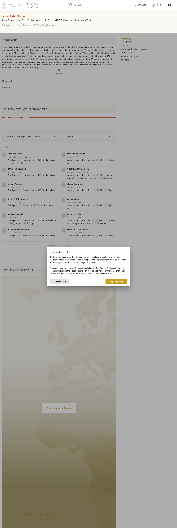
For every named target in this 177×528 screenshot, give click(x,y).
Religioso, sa (48, 25)
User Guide (141, 4)
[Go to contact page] (162, 4)
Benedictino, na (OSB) (28, 25)
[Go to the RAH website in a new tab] (12, 5)
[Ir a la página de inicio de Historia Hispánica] (30, 5)
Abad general (8, 25)
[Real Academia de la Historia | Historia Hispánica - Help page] (153, 4)
